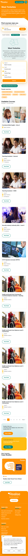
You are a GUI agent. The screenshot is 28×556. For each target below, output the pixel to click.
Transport (4, 97)
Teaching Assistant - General (10, 156)
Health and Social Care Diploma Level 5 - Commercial (13, 331)
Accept (9, 550)
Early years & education (19, 91)
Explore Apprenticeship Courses (9, 85)
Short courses (4, 530)
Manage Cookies (14, 547)
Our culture (17, 512)
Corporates (15, 94)
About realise (18, 510)
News (5, 476)
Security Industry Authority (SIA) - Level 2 (13, 225)
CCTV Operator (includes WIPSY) (11, 259)
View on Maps (8, 433)
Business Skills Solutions (7, 91)
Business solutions (5, 518)
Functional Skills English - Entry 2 (11, 125)
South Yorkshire (6, 34)
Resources (3, 528)
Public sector (22, 94)
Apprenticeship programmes (4, 533)
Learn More (7, 482)
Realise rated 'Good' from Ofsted (12, 479)
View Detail (6, 131)
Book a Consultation (19, 2)
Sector (5, 75)
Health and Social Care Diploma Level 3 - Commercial (13, 402)
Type (5, 71)
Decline (19, 550)
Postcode (6, 28)
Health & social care (6, 94)
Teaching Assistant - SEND (9, 190)
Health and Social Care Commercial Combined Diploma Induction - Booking (12, 295)
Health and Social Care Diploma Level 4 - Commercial (13, 366)
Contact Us (14, 500)
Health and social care (6, 512)
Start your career (5, 526)
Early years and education (7, 510)
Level (5, 67)
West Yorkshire (15, 34)
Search (22, 29)
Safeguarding (18, 514)
